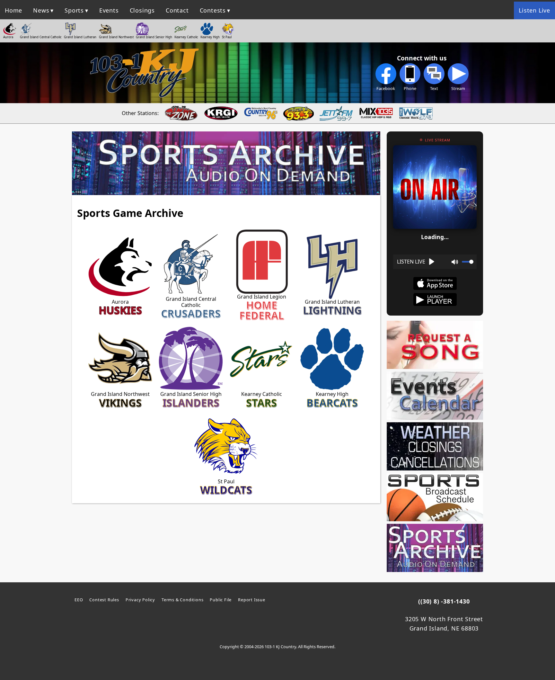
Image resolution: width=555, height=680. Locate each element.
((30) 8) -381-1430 (444, 601)
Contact (177, 10)
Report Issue (251, 600)
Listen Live (534, 10)
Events (109, 10)
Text (434, 88)
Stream (458, 88)
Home (13, 10)
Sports (74, 10)
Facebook (385, 88)
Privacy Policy (140, 600)
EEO (79, 600)
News (41, 10)
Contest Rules (104, 600)
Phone (410, 88)
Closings (142, 10)
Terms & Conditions (182, 600)
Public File (221, 600)
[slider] (467, 262)
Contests (213, 10)
